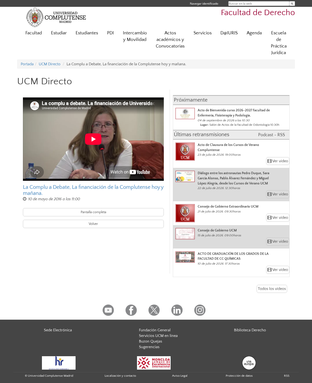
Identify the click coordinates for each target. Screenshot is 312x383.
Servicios (203, 33)
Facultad (33, 33)
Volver (93, 224)
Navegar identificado (204, 3)
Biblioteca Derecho (250, 330)
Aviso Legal (179, 375)
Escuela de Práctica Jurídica (279, 42)
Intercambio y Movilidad (135, 36)
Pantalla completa (93, 212)
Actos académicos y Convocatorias (170, 39)
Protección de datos (239, 375)
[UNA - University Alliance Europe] (249, 362)
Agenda (254, 33)
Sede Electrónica (58, 330)
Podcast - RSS (271, 135)
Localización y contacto (120, 375)
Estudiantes (87, 33)
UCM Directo (49, 64)
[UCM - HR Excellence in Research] (59, 362)
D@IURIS (229, 33)
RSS (286, 375)
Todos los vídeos (272, 289)
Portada (27, 64)
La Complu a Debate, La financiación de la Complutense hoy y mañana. (93, 190)
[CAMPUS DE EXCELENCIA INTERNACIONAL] (154, 362)
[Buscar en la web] (292, 3)
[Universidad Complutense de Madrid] (56, 17)
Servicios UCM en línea (158, 336)
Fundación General (155, 330)
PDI (110, 33)
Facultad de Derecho (258, 12)
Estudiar (59, 33)
